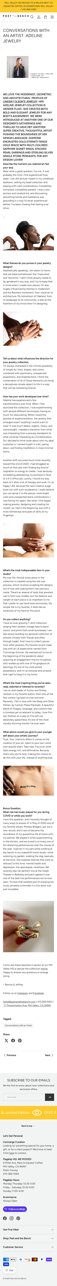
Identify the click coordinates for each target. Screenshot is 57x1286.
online (44, 968)
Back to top (27, 1126)
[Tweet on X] (6, 1040)
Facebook (38, 993)
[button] (45, 17)
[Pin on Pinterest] (19, 1040)
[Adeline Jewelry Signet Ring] (28, 312)
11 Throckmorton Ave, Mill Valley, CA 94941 (27, 1005)
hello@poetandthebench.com (19, 1001)
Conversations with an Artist (18, 1025)
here (11, 1153)
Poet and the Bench (18, 1278)
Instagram (22, 993)
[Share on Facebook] (13, 1040)
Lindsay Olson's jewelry (20, 101)
